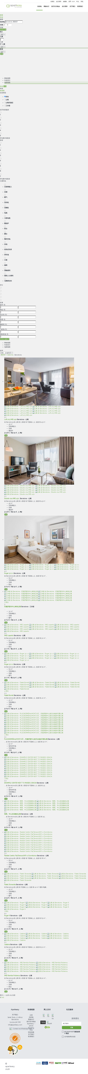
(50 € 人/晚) (18, 958)
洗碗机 (6, 207)
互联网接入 (8, 187)
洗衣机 (6, 202)
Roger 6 (7, 915)
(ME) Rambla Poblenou (12, 975)
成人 (1, 32)
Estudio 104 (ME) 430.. (12, 498)
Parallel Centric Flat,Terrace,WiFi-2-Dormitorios (20, 855)
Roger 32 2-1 (8, 573)
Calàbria (7, 944)
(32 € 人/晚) (17, 898)
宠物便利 (7, 270)
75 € (7, 752)
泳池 (5, 244)
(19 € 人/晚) (17, 677)
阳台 (5, 228)
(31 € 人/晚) (17, 869)
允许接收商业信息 (69, 1036)
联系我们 (80, 6)
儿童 (1, 36)
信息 (5, 435)
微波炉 (6, 223)
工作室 (8, 105)
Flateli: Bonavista (10, 884)
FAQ (31, 1030)
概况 (67, 1033)
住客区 (52, 1)
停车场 (6, 255)
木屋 (5, 260)
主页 (31, 1015)
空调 (5, 192)
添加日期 (3, 29)
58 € (8, 433)
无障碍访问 (8, 281)
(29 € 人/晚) (17, 433)
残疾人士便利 (8, 275)
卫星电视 (7, 218)
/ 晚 (11, 433)
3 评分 (6, 602)
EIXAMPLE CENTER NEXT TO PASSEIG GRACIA (20, 783)
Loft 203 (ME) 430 (10, 419)
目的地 (39, 6)
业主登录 (58, 1)
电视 (5, 213)
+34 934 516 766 (15, 1022)
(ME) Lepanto (8, 635)
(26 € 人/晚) (17, 649)
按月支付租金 (55, 6)
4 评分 (6, 691)
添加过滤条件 (4, 339)
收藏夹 (65, 1)
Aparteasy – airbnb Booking (31, 1026)
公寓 (7, 100)
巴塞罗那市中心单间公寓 (12, 606)
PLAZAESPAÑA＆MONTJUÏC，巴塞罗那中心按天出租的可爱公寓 (26, 739)
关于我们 (72, 6)
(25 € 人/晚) (17, 752)
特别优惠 (31, 1032)
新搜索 (2, 90)
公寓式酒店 (9, 102)
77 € (7, 649)
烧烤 (5, 265)
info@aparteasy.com (15, 1025)
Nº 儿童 (2, 44)
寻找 (82, 1)
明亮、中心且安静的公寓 (12, 814)
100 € (8, 929)
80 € (8, 796)
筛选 (1, 17)
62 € (8, 586)
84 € (8, 709)
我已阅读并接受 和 (72, 1032)
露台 (5, 234)
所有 (7, 97)
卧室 (1, 49)
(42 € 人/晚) (17, 709)
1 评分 (6, 778)
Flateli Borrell (9, 695)
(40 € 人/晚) (17, 796)
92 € (8, 869)
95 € (7, 898)
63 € (8, 620)
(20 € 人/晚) (18, 929)
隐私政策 (77, 1031)
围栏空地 (7, 239)
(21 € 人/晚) (17, 620)
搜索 (1, 15)
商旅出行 (46, 6)
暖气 (5, 197)
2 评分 (6, 735)
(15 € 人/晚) (17, 586)
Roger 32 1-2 (8, 664)
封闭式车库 (8, 249)
